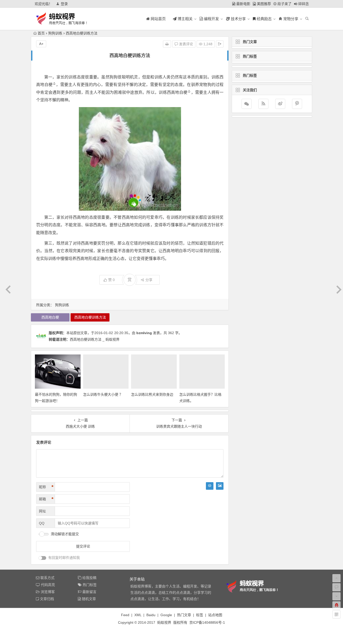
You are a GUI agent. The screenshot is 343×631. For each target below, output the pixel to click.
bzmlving (144, 333)
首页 (41, 33)
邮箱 (46, 499)
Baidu (150, 615)
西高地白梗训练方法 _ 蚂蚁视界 (95, 339)
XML (137, 615)
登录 (64, 4)
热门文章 (184, 615)
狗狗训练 (55, 33)
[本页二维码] (336, 614)
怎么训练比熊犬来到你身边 (152, 394)
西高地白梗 (177, 92)
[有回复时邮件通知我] (42, 558)
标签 (199, 615)
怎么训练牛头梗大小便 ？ (103, 394)
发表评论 (185, 44)
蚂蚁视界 (164, 622)
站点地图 (215, 615)
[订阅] (263, 104)
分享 (148, 280)
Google (166, 615)
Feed (125, 615)
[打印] (167, 44)
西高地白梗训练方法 (90, 317)
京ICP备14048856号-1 (207, 622)
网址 (42, 511)
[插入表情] (209, 486)
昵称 (46, 487)
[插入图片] (219, 486)
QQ (41, 523)
